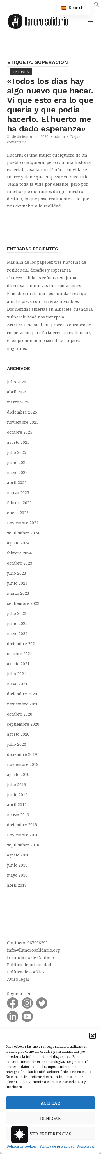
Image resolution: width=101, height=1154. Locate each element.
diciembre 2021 (22, 643)
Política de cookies (22, 1146)
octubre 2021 (19, 653)
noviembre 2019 (22, 764)
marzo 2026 (18, 402)
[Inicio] (38, 20)
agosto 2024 (18, 543)
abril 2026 (17, 392)
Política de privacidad (57, 1146)
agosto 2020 (18, 734)
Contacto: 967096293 (27, 942)
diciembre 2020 (22, 694)
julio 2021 (16, 673)
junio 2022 (17, 623)
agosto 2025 (18, 442)
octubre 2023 (19, 563)
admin (59, 136)
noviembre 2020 (22, 704)
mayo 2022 (17, 633)
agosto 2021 (18, 663)
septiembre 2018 (23, 845)
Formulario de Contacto (31, 957)
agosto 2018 (18, 855)
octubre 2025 (19, 432)
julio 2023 (16, 573)
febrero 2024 (19, 553)
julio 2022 (16, 613)
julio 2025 (16, 452)
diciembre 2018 (22, 824)
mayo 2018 (17, 875)
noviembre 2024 (22, 522)
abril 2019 (17, 804)
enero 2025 (18, 512)
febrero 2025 (19, 502)
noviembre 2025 (22, 422)
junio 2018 (17, 865)
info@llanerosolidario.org (33, 950)
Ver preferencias (51, 1133)
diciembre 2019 (22, 754)
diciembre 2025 (22, 412)
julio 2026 (16, 381)
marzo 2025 (18, 492)
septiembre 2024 (23, 532)
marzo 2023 (18, 593)
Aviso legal (85, 1146)
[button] (92, 1036)
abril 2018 (17, 885)
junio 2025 (17, 462)
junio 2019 (17, 794)
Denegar (50, 1118)
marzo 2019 (18, 814)
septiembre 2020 (23, 724)
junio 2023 (17, 583)
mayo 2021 (17, 683)
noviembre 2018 (22, 834)
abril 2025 (17, 482)
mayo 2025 (17, 472)
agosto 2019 (18, 774)
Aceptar (51, 1103)
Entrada (21, 72)
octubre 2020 (19, 714)
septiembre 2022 (23, 603)
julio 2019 (16, 784)
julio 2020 (16, 744)
